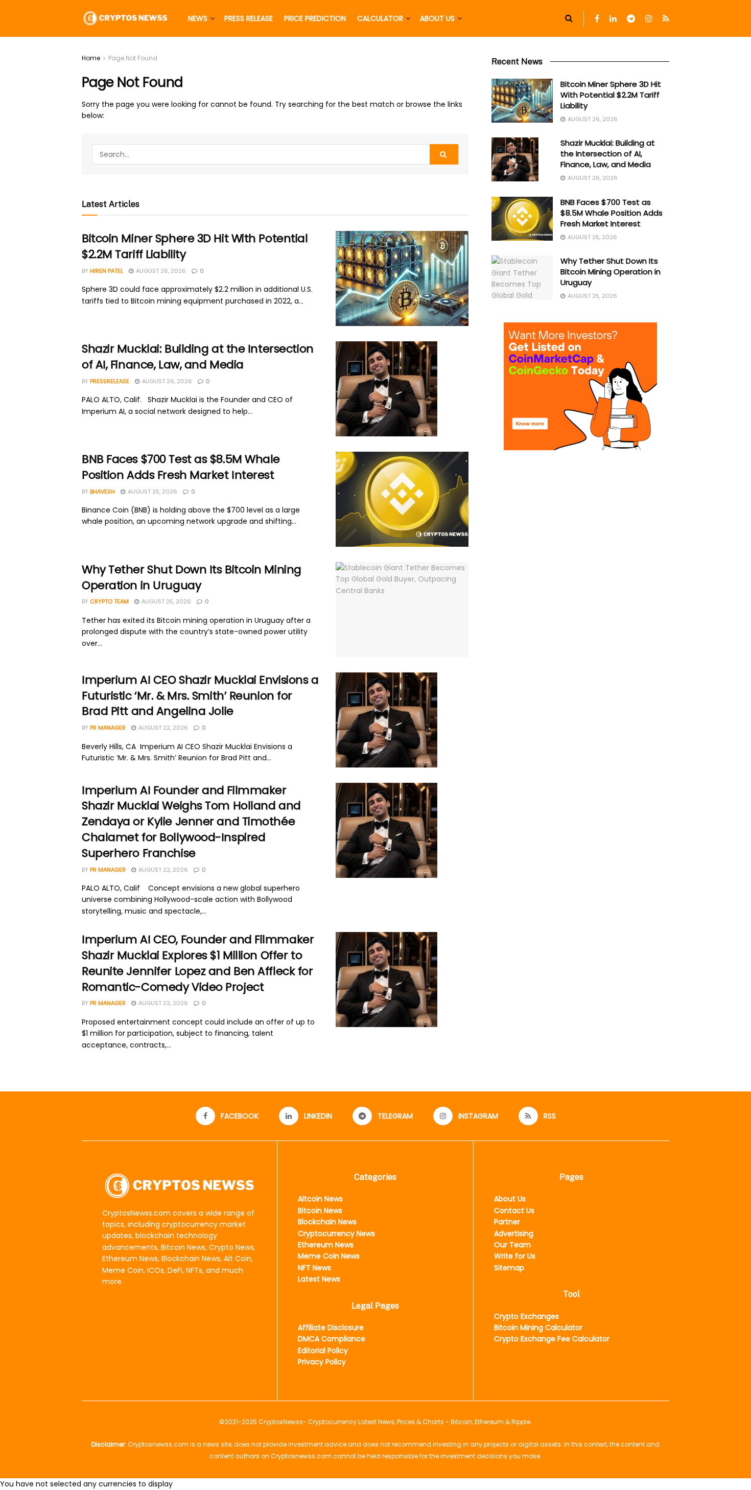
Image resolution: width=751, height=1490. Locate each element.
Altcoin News (320, 1199)
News (197, 18)
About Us (437, 18)
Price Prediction (315, 18)
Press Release (248, 18)
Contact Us (514, 1210)
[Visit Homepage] (125, 18)
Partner (507, 1222)
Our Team (512, 1245)
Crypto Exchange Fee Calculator (551, 1339)
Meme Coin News (329, 1256)
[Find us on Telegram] (631, 18)
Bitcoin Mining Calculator (538, 1327)
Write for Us (514, 1256)
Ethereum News (326, 1245)
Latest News (319, 1279)
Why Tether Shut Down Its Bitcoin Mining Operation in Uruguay (191, 577)
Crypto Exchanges (526, 1316)
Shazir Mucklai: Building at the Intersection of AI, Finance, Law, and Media (198, 356)
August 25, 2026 (151, 491)
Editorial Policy (323, 1350)
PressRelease (109, 381)
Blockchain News (327, 1222)
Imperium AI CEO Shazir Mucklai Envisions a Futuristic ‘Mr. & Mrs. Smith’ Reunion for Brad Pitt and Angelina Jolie (200, 695)
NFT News (314, 1268)
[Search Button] (569, 18)
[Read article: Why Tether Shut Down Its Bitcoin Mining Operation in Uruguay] (402, 609)
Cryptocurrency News (336, 1233)
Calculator (380, 18)
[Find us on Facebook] (597, 18)
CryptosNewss (281, 1421)
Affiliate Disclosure (331, 1327)
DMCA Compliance (331, 1339)
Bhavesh (102, 491)
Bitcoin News (320, 1210)
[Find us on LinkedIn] (613, 18)
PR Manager (108, 728)
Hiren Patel (106, 271)
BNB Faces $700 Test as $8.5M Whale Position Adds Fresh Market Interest (181, 467)
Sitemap (509, 1268)
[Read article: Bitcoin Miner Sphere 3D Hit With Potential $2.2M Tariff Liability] (402, 278)
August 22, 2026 (162, 728)
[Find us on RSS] (666, 18)
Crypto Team (109, 601)
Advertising (513, 1233)
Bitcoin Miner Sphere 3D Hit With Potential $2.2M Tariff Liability (195, 246)
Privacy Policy (322, 1362)
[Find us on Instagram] (648, 18)
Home (91, 58)
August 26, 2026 (160, 271)
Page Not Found (132, 58)
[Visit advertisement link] (580, 386)
